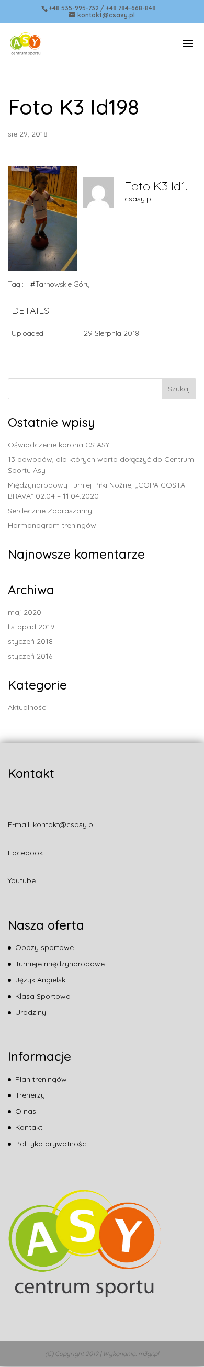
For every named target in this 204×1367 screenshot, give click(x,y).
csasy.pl (138, 199)
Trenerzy (30, 1095)
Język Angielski (41, 980)
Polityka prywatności (51, 1143)
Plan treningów (41, 1079)
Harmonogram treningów (52, 525)
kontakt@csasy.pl (64, 824)
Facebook (25, 852)
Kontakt (28, 1127)
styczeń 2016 (30, 656)
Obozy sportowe (44, 947)
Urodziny (30, 1012)
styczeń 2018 (30, 641)
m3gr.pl (148, 1354)
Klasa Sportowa (43, 996)
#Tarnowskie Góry (60, 284)
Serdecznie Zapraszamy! (51, 510)
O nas (25, 1111)
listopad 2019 (31, 626)
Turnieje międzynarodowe (60, 963)
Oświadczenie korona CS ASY (58, 444)
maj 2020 (24, 612)
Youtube (22, 880)
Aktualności (28, 707)
